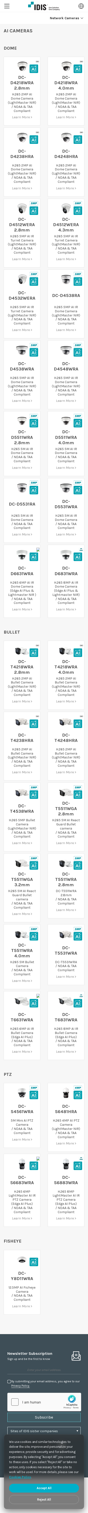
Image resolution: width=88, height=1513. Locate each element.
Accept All (44, 1488)
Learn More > (22, 117)
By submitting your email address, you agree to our (45, 1383)
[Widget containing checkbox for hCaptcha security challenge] (44, 1402)
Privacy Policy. (20, 1385)
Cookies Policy (20, 1477)
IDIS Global (44, 6)
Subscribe (44, 1417)
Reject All (44, 1499)
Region (81, 6)
